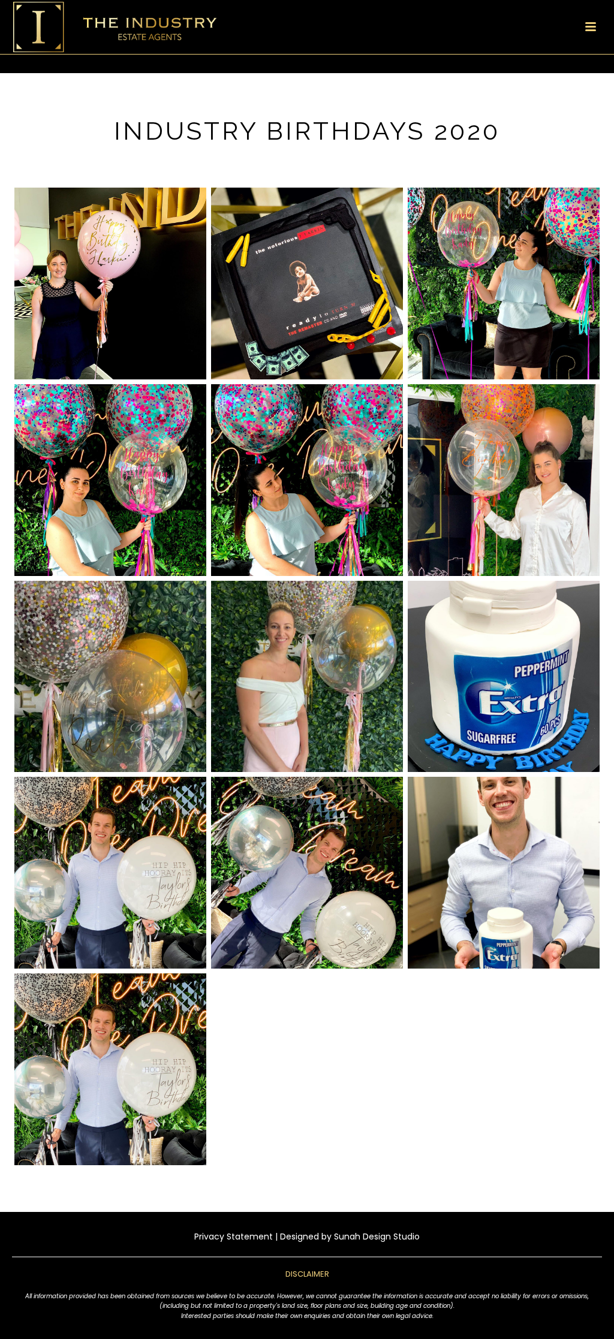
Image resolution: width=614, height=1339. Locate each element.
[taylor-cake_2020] (504, 677)
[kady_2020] (307, 480)
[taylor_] (110, 873)
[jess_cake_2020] (307, 283)
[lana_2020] (504, 480)
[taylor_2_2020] (307, 873)
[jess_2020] (110, 283)
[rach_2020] (307, 677)
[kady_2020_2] (504, 283)
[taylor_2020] (110, 1069)
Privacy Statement (233, 1237)
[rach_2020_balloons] (110, 677)
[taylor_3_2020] (504, 873)
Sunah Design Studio (377, 1237)
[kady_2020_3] (110, 480)
